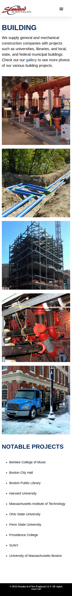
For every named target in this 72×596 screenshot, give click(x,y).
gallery (31, 60)
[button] (61, 9)
